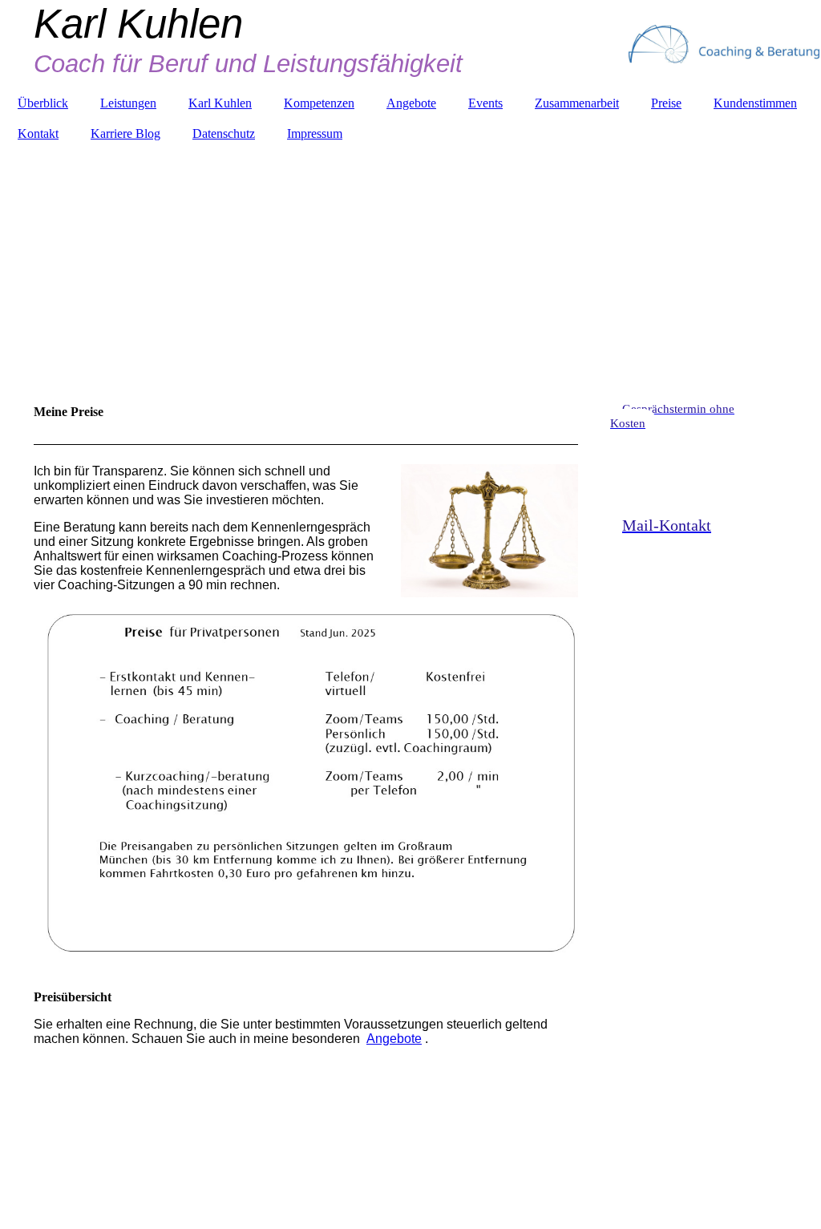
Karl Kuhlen (220, 103)
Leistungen (128, 103)
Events (485, 103)
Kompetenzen (319, 103)
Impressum (314, 133)
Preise (666, 103)
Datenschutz (223, 133)
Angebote (411, 103)
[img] (410, 253)
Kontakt (38, 133)
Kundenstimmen (755, 103)
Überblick (43, 103)
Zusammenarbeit (577, 103)
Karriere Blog (125, 133)
